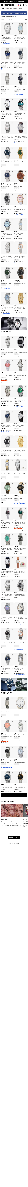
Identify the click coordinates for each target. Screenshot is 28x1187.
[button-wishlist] (23, 5)
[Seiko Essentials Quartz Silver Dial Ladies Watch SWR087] (12, 460)
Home (10, 843)
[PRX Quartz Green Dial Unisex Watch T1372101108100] (25, 386)
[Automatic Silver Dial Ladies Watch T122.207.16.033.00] (25, 412)
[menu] (2, 5)
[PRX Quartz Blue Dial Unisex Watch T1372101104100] (12, 171)
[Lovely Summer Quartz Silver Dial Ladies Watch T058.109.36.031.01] (25, 558)
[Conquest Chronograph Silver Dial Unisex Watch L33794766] (12, 581)
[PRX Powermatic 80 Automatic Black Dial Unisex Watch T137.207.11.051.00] (12, 194)
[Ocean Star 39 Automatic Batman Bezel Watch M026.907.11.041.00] (12, 49)
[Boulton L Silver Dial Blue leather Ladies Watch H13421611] (12, 558)
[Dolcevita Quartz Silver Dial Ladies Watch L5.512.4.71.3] (12, 698)
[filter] (26, 19)
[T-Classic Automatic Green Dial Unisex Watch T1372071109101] (12, 535)
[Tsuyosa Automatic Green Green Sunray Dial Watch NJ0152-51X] (25, 148)
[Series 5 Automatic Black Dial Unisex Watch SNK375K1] (12, 509)
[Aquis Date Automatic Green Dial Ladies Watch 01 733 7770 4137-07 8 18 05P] (25, 509)
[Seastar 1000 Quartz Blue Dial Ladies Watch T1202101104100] (12, 148)
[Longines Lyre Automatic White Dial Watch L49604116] (25, 698)
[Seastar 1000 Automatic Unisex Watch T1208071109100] (25, 100)
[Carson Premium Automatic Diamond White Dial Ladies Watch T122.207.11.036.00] (25, 361)
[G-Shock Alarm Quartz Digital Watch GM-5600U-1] (25, 337)
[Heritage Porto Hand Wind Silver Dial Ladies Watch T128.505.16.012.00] (12, 100)
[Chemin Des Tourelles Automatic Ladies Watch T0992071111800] (12, 243)
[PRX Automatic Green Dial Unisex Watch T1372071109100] (12, 268)
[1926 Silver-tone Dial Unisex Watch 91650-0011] (25, 604)
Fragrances (4, 819)
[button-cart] (26, 5)
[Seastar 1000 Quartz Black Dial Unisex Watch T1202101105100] (12, 437)
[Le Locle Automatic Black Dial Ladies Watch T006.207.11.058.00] (12, 629)
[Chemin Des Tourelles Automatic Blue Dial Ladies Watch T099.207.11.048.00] (25, 74)
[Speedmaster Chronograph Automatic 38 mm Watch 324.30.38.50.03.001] (12, 220)
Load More (14, 795)
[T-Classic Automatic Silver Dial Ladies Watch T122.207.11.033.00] (12, 337)
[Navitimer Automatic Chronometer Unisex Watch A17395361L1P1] (12, 483)
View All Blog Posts (14, 837)
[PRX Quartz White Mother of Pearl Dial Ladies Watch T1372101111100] (25, 747)
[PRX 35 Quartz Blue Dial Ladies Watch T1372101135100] (12, 294)
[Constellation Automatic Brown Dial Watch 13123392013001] (25, 171)
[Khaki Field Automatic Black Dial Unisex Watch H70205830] (25, 268)
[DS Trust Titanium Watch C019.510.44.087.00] (25, 535)
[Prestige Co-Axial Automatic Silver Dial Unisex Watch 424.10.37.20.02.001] (12, 24)
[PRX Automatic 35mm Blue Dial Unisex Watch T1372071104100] (25, 49)
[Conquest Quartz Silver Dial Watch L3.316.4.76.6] (12, 123)
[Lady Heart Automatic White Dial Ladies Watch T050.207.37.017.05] (25, 194)
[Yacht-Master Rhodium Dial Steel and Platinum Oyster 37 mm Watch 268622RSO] (25, 581)
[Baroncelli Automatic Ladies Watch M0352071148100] (25, 721)
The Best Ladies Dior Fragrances (11, 822)
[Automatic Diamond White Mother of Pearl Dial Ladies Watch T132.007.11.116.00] (25, 460)
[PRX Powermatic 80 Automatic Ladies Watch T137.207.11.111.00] (12, 386)
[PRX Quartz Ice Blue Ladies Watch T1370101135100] (25, 220)
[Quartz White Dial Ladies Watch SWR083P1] (12, 74)
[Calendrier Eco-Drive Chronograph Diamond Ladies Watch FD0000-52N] (12, 604)
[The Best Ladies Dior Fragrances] (12, 810)
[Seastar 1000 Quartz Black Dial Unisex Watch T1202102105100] (25, 773)
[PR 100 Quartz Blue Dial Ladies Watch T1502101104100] (12, 655)
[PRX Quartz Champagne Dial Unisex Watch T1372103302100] (25, 437)
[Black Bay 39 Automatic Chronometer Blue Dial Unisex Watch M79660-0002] (12, 773)
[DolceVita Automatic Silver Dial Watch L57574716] (25, 655)
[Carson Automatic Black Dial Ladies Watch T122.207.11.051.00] (12, 747)
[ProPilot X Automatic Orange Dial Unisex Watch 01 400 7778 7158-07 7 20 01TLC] (12, 721)
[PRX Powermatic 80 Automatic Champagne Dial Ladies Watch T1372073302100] (25, 294)
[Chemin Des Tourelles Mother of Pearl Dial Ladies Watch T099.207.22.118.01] (25, 243)
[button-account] (21, 5)
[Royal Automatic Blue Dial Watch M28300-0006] (12, 412)
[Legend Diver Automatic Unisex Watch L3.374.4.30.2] (25, 483)
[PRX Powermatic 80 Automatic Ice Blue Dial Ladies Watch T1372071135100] (25, 24)
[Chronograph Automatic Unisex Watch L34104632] (25, 123)
